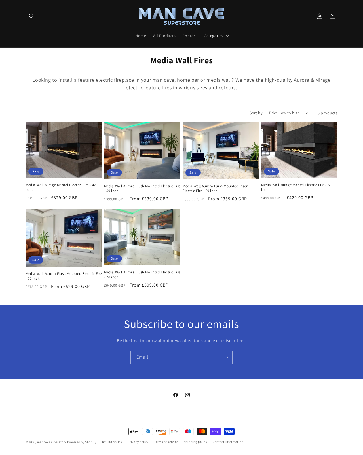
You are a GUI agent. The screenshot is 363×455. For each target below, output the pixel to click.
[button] (32, 16)
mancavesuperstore (52, 442)
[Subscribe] (226, 357)
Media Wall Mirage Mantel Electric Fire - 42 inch (61, 187)
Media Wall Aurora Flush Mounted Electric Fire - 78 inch (142, 274)
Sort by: (256, 112)
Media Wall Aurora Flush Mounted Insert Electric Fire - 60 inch (216, 188)
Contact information (228, 442)
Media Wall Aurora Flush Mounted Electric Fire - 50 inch (142, 188)
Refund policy (112, 442)
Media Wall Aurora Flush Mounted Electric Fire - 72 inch (64, 276)
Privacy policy (138, 442)
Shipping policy (195, 442)
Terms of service (166, 442)
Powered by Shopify (81, 442)
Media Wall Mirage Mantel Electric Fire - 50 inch (296, 187)
